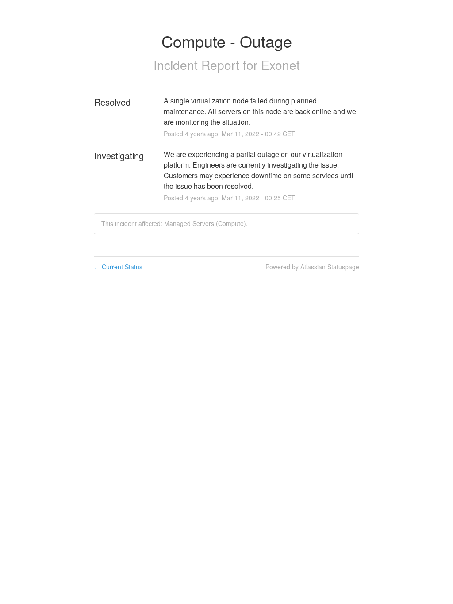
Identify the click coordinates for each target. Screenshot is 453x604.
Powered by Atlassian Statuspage (312, 266)
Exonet (280, 64)
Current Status (118, 266)
